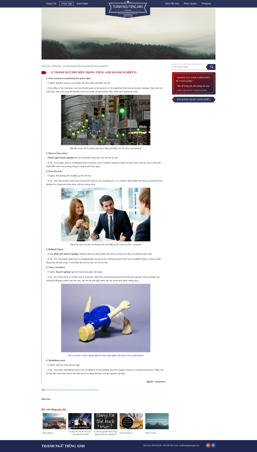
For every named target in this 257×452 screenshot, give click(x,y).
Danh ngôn (82, 3)
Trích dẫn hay (172, 3)
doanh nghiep (51, 390)
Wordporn (206, 3)
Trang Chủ (45, 66)
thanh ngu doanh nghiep (88, 390)
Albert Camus (150, 433)
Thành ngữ (66, 3)
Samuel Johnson (126, 433)
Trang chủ (51, 3)
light (108, 88)
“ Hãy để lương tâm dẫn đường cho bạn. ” (193, 86)
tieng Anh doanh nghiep (68, 390)
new (117, 181)
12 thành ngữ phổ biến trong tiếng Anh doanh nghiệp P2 (105, 432)
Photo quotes (190, 3)
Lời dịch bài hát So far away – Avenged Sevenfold (80, 432)
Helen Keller (48, 433)
